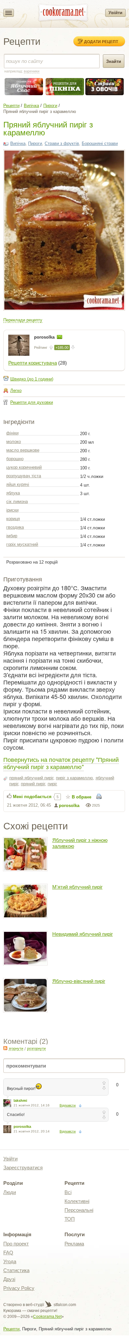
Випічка (31, 105)
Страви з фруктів (62, 143)
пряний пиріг (33, 783)
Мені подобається (32, 796)
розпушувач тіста (23, 475)
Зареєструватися (23, 1167)
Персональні (78, 1210)
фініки (12, 433)
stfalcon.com (64, 1304)
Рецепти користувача (32, 363)
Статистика (16, 1270)
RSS (5, 1048)
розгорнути (36, 1048)
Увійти (115, 12)
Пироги (50, 105)
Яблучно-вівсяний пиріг (78, 981)
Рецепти (11, 105)
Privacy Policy (18, 1288)
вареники (31, 71)
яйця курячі (17, 484)
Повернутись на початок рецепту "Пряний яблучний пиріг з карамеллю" (61, 763)
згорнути (16, 1048)
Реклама (74, 1243)
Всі (67, 1192)
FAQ (8, 1252)
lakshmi (20, 1100)
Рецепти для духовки (31, 402)
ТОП (69, 1219)
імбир (11, 535)
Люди (9, 1192)
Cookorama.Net (47, 1316)
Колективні (76, 1201)
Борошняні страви (100, 143)
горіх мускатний (22, 544)
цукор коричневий (24, 467)
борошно (14, 458)
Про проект (16, 1243)
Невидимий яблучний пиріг (82, 934)
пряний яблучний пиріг (31, 777)
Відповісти (68, 1105)
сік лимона (17, 501)
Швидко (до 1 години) (31, 378)
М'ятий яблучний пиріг (77, 887)
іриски (12, 510)
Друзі (9, 1279)
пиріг (52, 783)
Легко (16, 390)
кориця (13, 518)
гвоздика (15, 527)
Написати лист (59, 337)
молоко (13, 441)
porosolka (45, 337)
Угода (9, 1261)
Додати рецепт (101, 41)
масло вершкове (22, 450)
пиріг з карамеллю (74, 777)
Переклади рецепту (22, 320)
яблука (13, 492)
